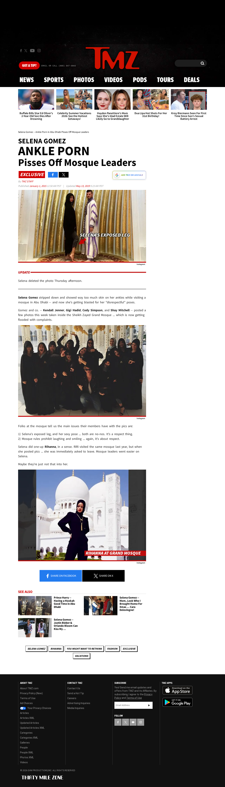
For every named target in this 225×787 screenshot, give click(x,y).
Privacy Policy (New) (31, 693)
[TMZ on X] (26, 50)
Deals (192, 80)
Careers (71, 698)
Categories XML (29, 737)
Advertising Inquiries (78, 703)
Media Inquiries (75, 708)
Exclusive (129, 648)
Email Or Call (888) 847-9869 (58, 66)
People (24, 747)
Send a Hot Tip (75, 693)
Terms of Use (28, 698)
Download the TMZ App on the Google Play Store (177, 702)
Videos (113, 80)
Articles (24, 713)
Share (63, 575)
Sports (53, 80)
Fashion (112, 648)
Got (29, 65)
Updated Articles (29, 722)
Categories (26, 732)
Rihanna (55, 648)
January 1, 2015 (38, 186)
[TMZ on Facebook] (21, 50)
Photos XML (27, 757)
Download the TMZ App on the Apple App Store (177, 690)
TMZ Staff (27, 181)
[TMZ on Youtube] (32, 50)
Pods (140, 80)
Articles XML (27, 718)
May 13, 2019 (83, 186)
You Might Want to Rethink (84, 648)
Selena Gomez (36, 648)
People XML (26, 752)
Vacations (81, 656)
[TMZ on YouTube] (133, 722)
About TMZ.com (29, 688)
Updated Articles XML (32, 727)
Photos (84, 80)
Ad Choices (26, 703)
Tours (165, 80)
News (27, 80)
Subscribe (149, 705)
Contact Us (73, 688)
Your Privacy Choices (39, 708)
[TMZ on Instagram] (39, 50)
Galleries (25, 742)
